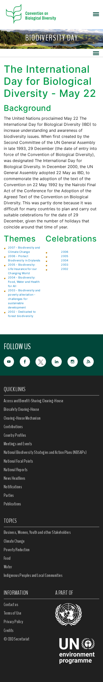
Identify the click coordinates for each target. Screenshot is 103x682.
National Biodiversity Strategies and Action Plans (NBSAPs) (45, 452)
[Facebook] (28, 361)
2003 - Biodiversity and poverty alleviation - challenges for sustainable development (24, 299)
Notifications (13, 487)
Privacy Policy (13, 622)
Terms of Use (13, 613)
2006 (64, 252)
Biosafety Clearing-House (21, 409)
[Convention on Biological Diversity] (31, 14)
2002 (64, 269)
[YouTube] (12, 361)
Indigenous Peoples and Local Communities (33, 575)
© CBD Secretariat (17, 639)
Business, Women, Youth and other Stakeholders (37, 532)
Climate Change (14, 541)
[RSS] (91, 361)
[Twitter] (44, 361)
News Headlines (15, 478)
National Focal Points (18, 461)
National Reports (16, 470)
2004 (64, 260)
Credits (9, 630)
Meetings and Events (18, 444)
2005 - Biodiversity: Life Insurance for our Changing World (22, 269)
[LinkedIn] (60, 361)
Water (8, 567)
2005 (64, 256)
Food (7, 558)
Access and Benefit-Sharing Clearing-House (33, 401)
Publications (12, 504)
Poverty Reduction (17, 550)
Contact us (11, 604)
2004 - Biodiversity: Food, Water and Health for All (24, 282)
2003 (64, 264)
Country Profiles (15, 435)
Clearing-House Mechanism (22, 418)
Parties (9, 495)
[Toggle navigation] (96, 13)
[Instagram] (76, 361)
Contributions (13, 427)
